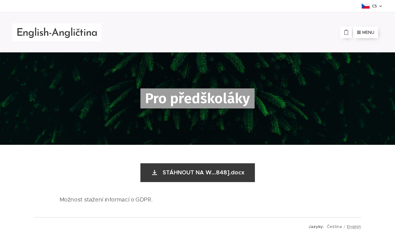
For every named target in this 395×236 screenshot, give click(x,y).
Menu (368, 32)
